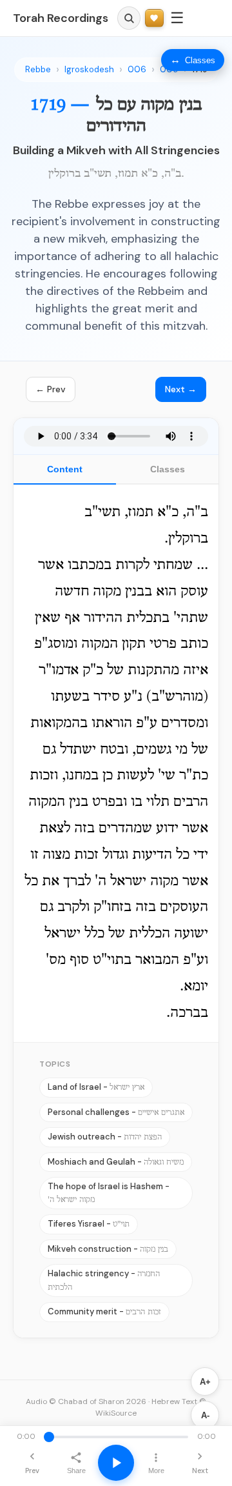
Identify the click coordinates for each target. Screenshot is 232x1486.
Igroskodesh (89, 69)
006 (137, 69)
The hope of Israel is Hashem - (108, 1192)
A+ (205, 1382)
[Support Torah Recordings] (154, 18)
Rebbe (38, 69)
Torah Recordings (60, 18)
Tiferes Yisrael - (89, 1223)
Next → (181, 389)
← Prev (50, 389)
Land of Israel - (96, 1086)
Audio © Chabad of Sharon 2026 (86, 1401)
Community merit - (104, 1311)
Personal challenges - (116, 1112)
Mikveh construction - (108, 1248)
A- (205, 1415)
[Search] (128, 18)
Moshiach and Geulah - (116, 1161)
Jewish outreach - (105, 1136)
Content (64, 469)
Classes (167, 469)
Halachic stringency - (104, 1280)
